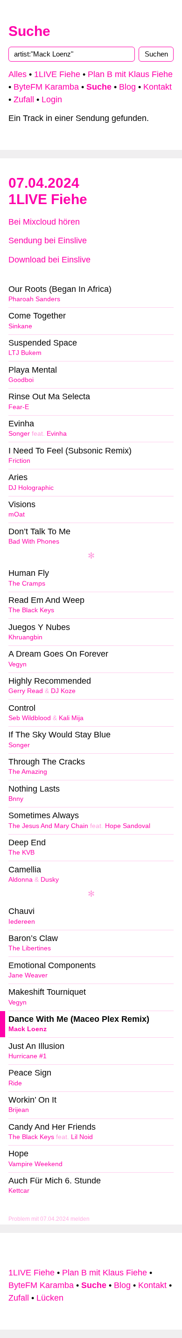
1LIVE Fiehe (57, 74)
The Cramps (26, 583)
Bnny (15, 798)
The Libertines (29, 948)
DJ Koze (63, 690)
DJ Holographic (31, 487)
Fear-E (18, 407)
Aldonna (20, 879)
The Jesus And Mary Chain (48, 825)
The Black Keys (31, 610)
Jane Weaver (28, 975)
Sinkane (20, 326)
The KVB (21, 852)
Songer (19, 433)
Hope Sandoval (127, 825)
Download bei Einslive (49, 259)
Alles (17, 74)
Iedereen (21, 921)
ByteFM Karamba (46, 87)
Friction (19, 460)
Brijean (18, 1109)
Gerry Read (25, 690)
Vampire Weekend (35, 1164)
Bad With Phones (33, 541)
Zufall (24, 99)
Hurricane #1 (27, 1056)
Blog (127, 87)
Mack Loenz (27, 1029)
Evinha (57, 433)
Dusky (50, 879)
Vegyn (17, 664)
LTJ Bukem (25, 352)
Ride (15, 1083)
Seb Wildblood (29, 718)
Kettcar (18, 1190)
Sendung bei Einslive (47, 240)
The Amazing (27, 771)
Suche (29, 31)
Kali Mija (71, 718)
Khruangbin (25, 637)
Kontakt (157, 87)
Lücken (49, 1298)
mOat (16, 514)
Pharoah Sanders (34, 299)
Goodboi (21, 379)
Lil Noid (82, 1136)
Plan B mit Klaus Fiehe (130, 74)
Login (52, 99)
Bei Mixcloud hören (44, 222)
